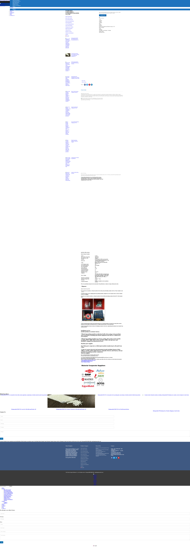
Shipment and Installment (17, 5)
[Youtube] (118, 458)
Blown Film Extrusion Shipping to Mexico (74, 92)
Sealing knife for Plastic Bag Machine (75, 158)
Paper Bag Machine (69, 22)
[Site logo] (3, 9)
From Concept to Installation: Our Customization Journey (100, 452)
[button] (85, 85)
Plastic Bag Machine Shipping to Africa (74, 107)
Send (1, 438)
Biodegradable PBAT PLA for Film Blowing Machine (75, 63)
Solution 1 (5, 502)
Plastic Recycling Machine (70, 21)
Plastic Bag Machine (84, 448)
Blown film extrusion (69, 18)
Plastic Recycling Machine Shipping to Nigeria (74, 141)
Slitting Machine (83, 461)
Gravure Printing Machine (70, 24)
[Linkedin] (116, 458)
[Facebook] (112, 458)
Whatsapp (1, 516)
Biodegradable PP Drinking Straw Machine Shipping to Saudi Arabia (75, 77)
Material (14, 6)
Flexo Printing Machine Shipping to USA (75, 122)
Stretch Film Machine (69, 25)
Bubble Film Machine (69, 28)
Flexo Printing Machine (69, 19)
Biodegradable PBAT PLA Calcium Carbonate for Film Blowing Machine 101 (75, 55)
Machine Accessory (69, 31)
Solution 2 (14, 9)
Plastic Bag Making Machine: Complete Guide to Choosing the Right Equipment (102, 454)
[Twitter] (114, 458)
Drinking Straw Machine (84, 458)
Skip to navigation (3, 0)
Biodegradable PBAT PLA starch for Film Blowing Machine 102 (74, 39)
